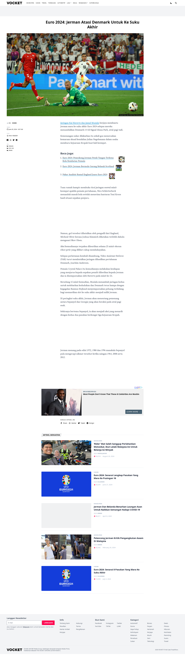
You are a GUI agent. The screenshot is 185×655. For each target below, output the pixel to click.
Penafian (63, 626)
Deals (75, 3)
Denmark (10, 146)
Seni (148, 638)
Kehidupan (30, 3)
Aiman (100, 513)
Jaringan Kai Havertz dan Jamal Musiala (79, 123)
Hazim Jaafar (102, 453)
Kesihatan (167, 632)
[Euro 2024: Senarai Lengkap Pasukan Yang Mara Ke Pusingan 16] (66, 484)
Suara (166, 638)
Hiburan (167, 629)
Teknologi (52, 3)
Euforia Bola (94, 3)
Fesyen (149, 626)
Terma (78, 626)
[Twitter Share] (13, 140)
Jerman (10, 150)
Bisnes (149, 623)
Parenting (167, 635)
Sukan (38, 3)
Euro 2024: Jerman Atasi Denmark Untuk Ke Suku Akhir (92, 24)
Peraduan (133, 638)
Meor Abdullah (13, 136)
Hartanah (150, 629)
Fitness (166, 626)
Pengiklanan (80, 629)
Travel (44, 3)
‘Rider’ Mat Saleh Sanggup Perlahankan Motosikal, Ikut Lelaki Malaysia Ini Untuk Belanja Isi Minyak (115, 446)
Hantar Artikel (65, 629)
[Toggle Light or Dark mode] (171, 3)
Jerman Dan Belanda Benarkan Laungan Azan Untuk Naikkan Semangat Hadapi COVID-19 (118, 508)
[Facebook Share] (7, 140)
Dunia (132, 626)
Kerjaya (62, 632)
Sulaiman (101, 482)
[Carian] (176, 3)
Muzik (149, 635)
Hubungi (79, 623)
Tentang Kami (65, 623)
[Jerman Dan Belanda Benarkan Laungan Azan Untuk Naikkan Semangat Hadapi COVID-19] (66, 515)
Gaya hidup (134, 629)
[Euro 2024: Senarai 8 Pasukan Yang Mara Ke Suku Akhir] (66, 578)
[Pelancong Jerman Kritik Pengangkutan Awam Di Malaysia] (66, 546)
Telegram (26, 627)
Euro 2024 (11, 148)
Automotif (61, 3)
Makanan (133, 635)
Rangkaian (83, 3)
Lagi (68, 3)
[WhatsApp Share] (10, 140)
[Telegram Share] (16, 140)
